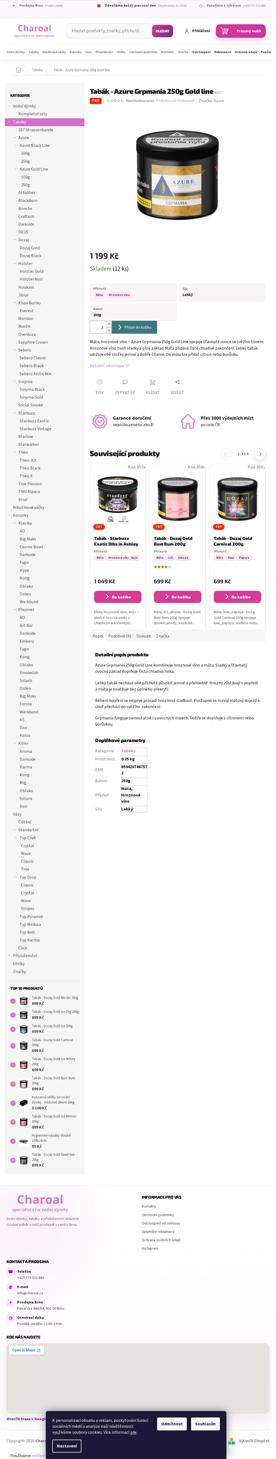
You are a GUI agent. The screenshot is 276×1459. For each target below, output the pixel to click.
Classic (27, 861)
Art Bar (26, 626)
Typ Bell (27, 932)
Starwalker (28, 444)
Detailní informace (107, 366)
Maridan (25, 319)
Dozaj (23, 240)
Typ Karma (30, 940)
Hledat (162, 31)
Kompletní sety (32, 114)
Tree (25, 869)
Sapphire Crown (33, 342)
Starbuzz (26, 413)
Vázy (17, 814)
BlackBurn (27, 200)
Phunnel (26, 610)
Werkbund (29, 602)
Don (23, 728)
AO (22, 531)
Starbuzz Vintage (35, 429)
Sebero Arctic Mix (35, 374)
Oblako (26, 586)
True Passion (30, 484)
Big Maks (28, 539)
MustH (24, 326)
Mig (23, 783)
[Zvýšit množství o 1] (109, 324)
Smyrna (25, 382)
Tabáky (19, 122)
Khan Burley (29, 303)
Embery (27, 641)
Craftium (26, 216)
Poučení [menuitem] (267, 52)
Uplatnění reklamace (158, 1231)
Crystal (27, 846)
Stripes (27, 909)
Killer (23, 743)
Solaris (26, 681)
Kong (25, 578)
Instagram (150, 1248)
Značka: (211, 101)
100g (25, 153)
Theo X (26, 476)
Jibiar (23, 295)
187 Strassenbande (35, 130)
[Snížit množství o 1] (109, 330)
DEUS (23, 232)
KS (22, 720)
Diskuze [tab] (143, 636)
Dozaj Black (30, 256)
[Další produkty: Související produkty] (260, 454)
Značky (19, 972)
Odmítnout (172, 1424)
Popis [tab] (97, 636)
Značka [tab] (162, 636)
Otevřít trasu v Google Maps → (33, 1419)
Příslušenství (25, 956)
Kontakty (149, 1206)
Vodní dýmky (24, 106)
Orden (25, 594)
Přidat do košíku (138, 327)
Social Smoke (30, 405)
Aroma (26, 751)
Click (22, 948)
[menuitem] (16, 52)
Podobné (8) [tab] (119, 636)
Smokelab (29, 673)
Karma (26, 767)
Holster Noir (31, 279)
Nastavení (67, 1446)
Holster (25, 264)
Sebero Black (32, 366)
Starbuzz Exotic (34, 421)
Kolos (25, 736)
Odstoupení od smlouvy (161, 1223)
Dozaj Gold (30, 248)
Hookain (26, 287)
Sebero (24, 350)
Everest (27, 311)
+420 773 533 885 (30, 1278)
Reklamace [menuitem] (222, 52)
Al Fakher (26, 193)
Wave (26, 854)
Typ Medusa (30, 924)
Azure (23, 138)
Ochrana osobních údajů (161, 1240)
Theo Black (30, 468)
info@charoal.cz (30, 1293)
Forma (26, 704)
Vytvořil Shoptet (254, 1441)
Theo (23, 452)
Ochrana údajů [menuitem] (246, 52)
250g (25, 161)
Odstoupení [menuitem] (201, 52)
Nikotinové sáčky (28, 508)
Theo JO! (28, 460)
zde (133, 1432)
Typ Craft (28, 838)
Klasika (25, 523)
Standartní (28, 830)
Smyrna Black (32, 389)
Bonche (25, 209)
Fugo (24, 562)
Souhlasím (205, 1424)
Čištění (24, 822)
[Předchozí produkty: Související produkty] (226, 454)
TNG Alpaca (29, 492)
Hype (24, 570)
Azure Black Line (35, 146)
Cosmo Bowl (31, 547)
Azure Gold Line (34, 169)
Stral (22, 500)
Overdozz (27, 334)
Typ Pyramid (31, 917)
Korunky (20, 515)
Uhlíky (19, 964)
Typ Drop (28, 877)
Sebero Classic (33, 358)
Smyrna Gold (31, 397)
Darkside (26, 224)
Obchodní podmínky (158, 1215)
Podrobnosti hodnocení (175, 101)
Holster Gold (31, 271)
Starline (25, 437)
